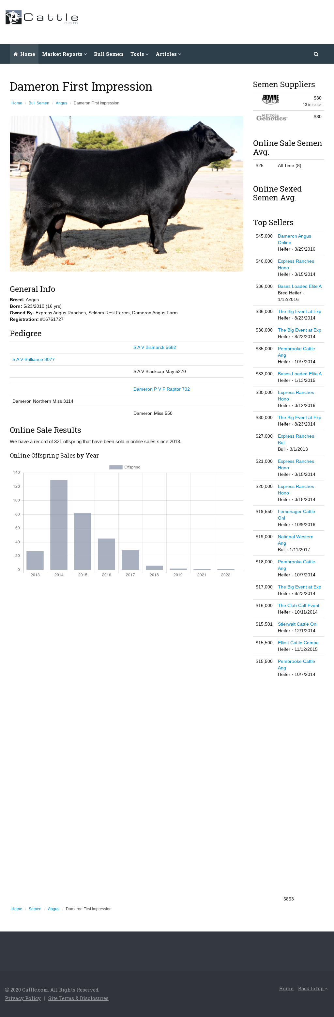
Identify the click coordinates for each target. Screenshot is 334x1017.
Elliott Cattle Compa (298, 642)
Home (27, 54)
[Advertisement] (210, 21)
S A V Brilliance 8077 (33, 359)
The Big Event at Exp (299, 311)
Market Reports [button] (63, 54)
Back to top (311, 988)
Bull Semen (109, 54)
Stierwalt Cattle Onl (297, 624)
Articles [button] (167, 54)
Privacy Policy (23, 998)
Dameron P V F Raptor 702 (161, 389)
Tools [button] (137, 54)
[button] (316, 54)
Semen (35, 909)
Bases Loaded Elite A (300, 286)
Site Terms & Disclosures (78, 998)
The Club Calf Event (298, 605)
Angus (61, 103)
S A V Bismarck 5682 (154, 347)
